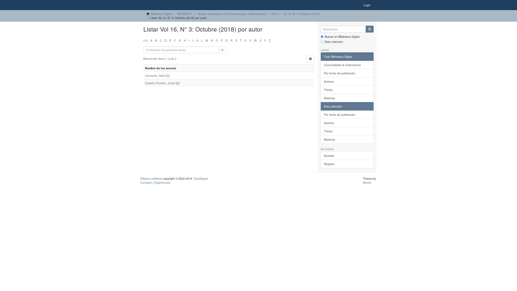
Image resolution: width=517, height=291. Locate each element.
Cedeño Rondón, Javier (160, 83)
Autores (329, 81)
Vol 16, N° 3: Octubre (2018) (301, 14)
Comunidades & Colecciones (342, 65)
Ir (222, 50)
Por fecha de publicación (339, 73)
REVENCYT (184, 14)
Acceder (329, 156)
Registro (329, 164)
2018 (274, 14)
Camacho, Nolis (155, 76)
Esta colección (334, 42)
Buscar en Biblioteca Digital (342, 37)
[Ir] (370, 29)
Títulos (328, 90)
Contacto (146, 182)
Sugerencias (162, 182)
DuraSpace (201, 178)
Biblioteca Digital (161, 14)
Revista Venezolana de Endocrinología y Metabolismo (232, 14)
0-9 (145, 40)
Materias (329, 98)
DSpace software (151, 178)
